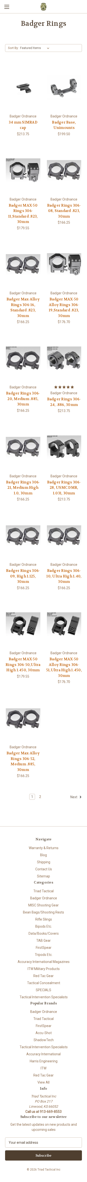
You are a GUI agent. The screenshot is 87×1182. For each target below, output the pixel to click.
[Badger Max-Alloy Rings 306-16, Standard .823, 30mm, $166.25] (23, 265)
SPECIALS (43, 990)
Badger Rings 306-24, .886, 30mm (64, 402)
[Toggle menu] (6, 6)
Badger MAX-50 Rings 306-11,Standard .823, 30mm (23, 213)
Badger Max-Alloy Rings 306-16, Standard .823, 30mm (23, 307)
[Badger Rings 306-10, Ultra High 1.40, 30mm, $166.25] (64, 536)
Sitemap (43, 876)
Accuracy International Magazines (44, 962)
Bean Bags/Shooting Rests (43, 912)
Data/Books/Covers (44, 933)
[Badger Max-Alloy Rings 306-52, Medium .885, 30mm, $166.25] (23, 718)
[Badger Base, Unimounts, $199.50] (64, 87)
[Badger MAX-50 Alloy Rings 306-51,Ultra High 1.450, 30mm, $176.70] (64, 624)
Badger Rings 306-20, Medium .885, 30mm (23, 399)
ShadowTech (44, 1040)
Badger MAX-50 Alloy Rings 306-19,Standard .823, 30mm (64, 307)
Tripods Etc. (43, 955)
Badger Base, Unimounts (64, 125)
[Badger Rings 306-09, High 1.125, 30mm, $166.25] (23, 536)
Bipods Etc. (43, 926)
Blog (43, 855)
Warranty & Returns (43, 848)
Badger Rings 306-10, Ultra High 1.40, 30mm (63, 576)
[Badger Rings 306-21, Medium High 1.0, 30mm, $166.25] (23, 447)
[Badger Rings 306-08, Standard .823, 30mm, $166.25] (64, 170)
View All (43, 1082)
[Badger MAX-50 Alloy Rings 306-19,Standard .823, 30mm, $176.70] (64, 265)
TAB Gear (43, 940)
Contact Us (43, 869)
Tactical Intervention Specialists (44, 997)
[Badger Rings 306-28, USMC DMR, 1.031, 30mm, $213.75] (64, 447)
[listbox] (35, 48)
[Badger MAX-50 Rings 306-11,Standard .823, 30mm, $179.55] (23, 170)
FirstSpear (43, 948)
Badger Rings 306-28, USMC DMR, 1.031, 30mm (64, 488)
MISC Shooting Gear (43, 905)
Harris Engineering (44, 1061)
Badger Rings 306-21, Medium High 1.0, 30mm (23, 488)
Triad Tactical (43, 891)
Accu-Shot (44, 1033)
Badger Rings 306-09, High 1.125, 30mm (23, 576)
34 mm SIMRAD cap (23, 125)
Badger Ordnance (43, 898)
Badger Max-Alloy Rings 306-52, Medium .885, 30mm (23, 761)
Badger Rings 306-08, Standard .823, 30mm (64, 211)
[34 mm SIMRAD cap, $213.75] (23, 87)
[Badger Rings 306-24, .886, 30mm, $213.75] (64, 358)
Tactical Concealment (43, 983)
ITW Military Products (44, 969)
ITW (43, 1068)
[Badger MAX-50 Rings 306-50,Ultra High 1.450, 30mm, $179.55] (23, 624)
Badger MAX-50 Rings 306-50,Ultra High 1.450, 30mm (23, 665)
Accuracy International (43, 1054)
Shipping (43, 862)
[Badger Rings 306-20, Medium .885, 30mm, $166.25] (23, 358)
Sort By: (13, 48)
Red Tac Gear (43, 976)
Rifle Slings (43, 919)
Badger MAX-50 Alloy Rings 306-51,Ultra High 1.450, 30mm (64, 667)
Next (74, 797)
